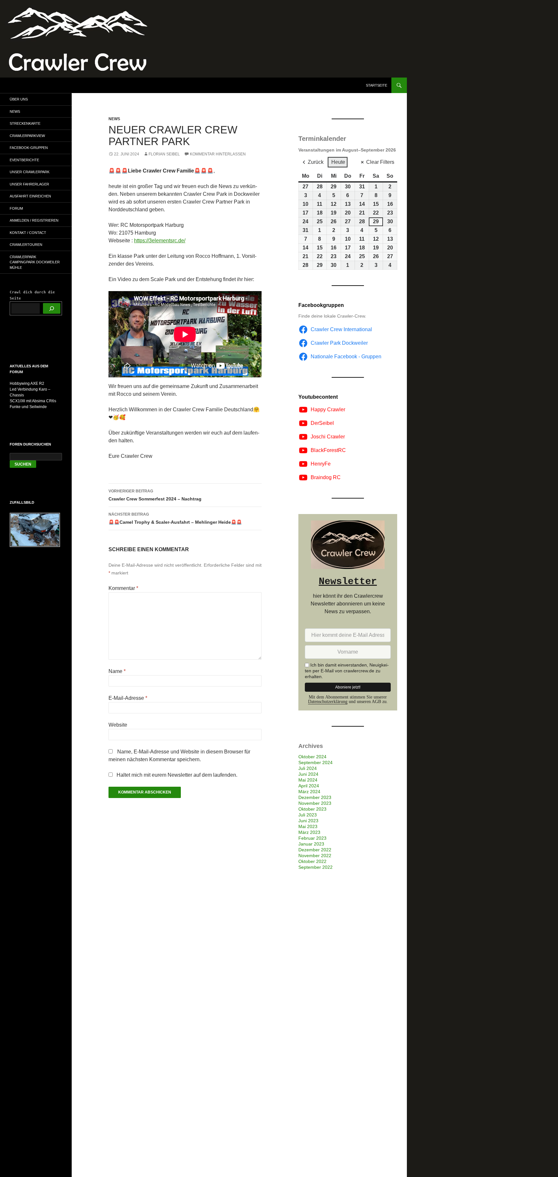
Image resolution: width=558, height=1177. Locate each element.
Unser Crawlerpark (29, 172)
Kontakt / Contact (28, 233)
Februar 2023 (312, 838)
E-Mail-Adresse (127, 698)
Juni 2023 (308, 820)
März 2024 (309, 791)
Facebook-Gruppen (29, 148)
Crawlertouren (26, 245)
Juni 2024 (308, 774)
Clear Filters (380, 162)
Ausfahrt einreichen (30, 196)
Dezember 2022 (314, 849)
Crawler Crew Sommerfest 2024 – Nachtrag (155, 495)
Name (117, 671)
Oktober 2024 (312, 756)
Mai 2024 (307, 780)
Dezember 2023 (314, 797)
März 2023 (309, 832)
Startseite (376, 85)
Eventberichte (24, 160)
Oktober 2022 (312, 861)
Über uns (19, 99)
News (114, 119)
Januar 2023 (311, 843)
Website (117, 725)
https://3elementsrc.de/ (159, 240)
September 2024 (315, 762)
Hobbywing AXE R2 (27, 383)
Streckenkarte (25, 123)
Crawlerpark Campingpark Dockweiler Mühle (35, 262)
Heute (338, 162)
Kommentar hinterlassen (218, 154)
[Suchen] (51, 308)
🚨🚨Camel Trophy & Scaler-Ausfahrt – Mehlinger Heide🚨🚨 (175, 518)
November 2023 (314, 803)
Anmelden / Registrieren (34, 220)
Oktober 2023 (312, 809)
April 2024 (308, 785)
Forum (16, 208)
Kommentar (123, 588)
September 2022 (315, 867)
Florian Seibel (164, 154)
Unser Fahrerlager (29, 184)
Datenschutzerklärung (327, 701)
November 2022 (314, 855)
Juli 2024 (307, 768)
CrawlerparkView (27, 136)
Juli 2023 (307, 814)
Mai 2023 (307, 826)
